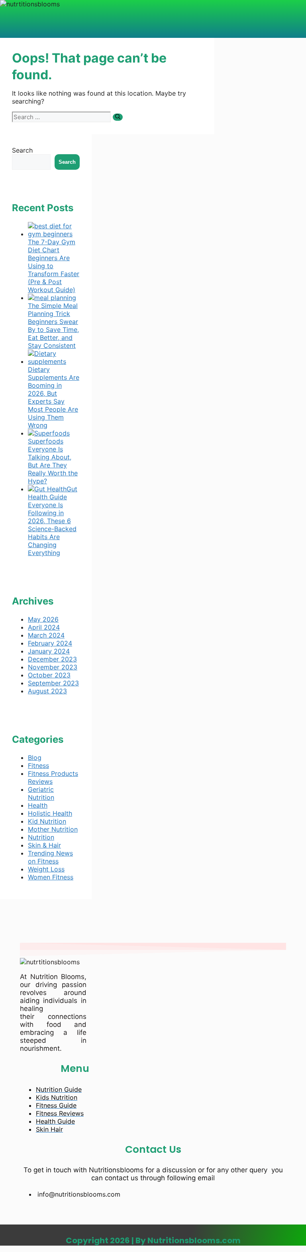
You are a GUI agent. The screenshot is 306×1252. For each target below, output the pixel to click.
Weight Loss (46, 869)
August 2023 (47, 691)
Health (37, 805)
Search (22, 150)
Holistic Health (50, 813)
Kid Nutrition (47, 821)
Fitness (38, 765)
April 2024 (44, 627)
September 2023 (53, 683)
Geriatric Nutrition (41, 793)
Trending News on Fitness (50, 857)
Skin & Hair (44, 845)
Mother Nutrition (53, 829)
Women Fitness (50, 877)
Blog (34, 757)
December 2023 (52, 659)
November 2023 (52, 667)
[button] (98, 15)
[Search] (118, 117)
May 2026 (43, 619)
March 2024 (46, 635)
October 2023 (49, 675)
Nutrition (41, 837)
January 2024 (49, 651)
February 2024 (50, 643)
